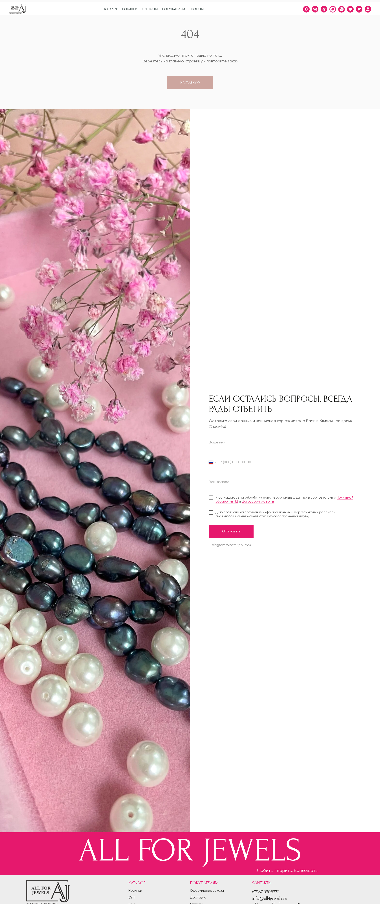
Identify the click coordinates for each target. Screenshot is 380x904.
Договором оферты (258, 501)
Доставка (198, 897)
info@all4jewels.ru (269, 898)
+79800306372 (265, 891)
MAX (248, 545)
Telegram (217, 545)
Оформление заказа (207, 891)
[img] (368, 9)
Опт (131, 897)
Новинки (135, 891)
